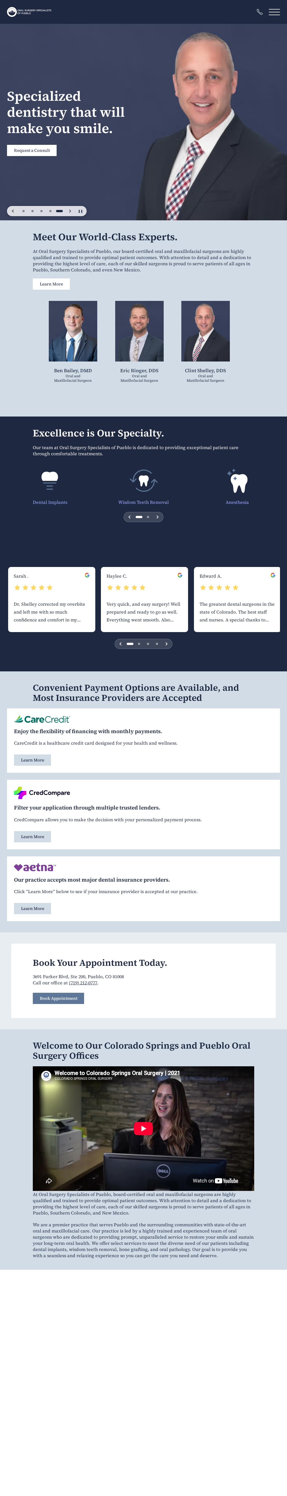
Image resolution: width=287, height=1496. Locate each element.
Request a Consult (32, 139)
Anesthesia (237, 502)
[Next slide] (69, 211)
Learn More (51, 284)
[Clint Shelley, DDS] (206, 334)
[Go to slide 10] (157, 644)
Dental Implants (50, 502)
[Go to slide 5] (59, 211)
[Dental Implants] (49, 480)
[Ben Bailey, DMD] (73, 334)
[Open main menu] (274, 12)
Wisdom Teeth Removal (143, 502)
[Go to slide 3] (41, 211)
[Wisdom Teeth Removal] (144, 480)
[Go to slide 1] (23, 211)
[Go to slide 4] (50, 211)
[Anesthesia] (237, 480)
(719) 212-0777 (83, 983)
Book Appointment (58, 998)
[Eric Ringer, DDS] (139, 334)
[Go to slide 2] (32, 211)
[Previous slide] (13, 211)
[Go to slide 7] (148, 644)
